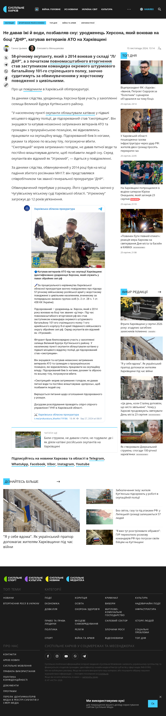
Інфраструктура (145, 609)
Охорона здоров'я (87, 609)
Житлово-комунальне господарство (114, 612)
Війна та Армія (69, 23)
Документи (11, 685)
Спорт (49, 637)
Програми (10, 691)
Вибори (110, 603)
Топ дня (53, 23)
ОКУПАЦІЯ (9, 23)
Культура (106, 9)
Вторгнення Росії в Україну (31, 23)
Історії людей (144, 620)
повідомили (32, 89)
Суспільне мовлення (17, 665)
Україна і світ (89, 9)
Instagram (65, 464)
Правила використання (19, 671)
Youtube (82, 464)
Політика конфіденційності (15, 678)
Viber (51, 464)
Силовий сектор (116, 620)
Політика (51, 629)
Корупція (81, 597)
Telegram (96, 458)
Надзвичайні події (147, 603)
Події (48, 597)
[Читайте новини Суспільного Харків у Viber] (75, 656)
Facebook (37, 464)
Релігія (79, 629)
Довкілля (51, 609)
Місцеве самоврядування (86, 622)
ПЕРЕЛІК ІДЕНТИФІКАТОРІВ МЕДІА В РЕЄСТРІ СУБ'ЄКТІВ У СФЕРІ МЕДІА (21, 699)
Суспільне (103, 673)
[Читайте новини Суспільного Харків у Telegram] (84, 656)
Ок (152, 703)
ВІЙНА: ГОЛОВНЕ (51, 9)
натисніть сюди (90, 676)
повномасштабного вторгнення (81, 61)
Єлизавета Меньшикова (50, 48)
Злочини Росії (87, 23)
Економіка (52, 603)
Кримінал (111, 597)
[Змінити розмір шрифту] (159, 48)
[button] (6, 58)
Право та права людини (55, 622)
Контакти (9, 654)
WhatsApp (20, 464)
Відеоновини (114, 637)
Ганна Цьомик (19, 48)
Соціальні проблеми (142, 631)
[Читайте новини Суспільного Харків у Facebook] (48, 656)
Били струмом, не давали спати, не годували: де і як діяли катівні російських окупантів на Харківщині (78, 442)
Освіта (79, 603)
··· (129, 9)
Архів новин (11, 660)
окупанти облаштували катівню (70, 113)
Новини (8, 597)
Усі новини (71, 9)
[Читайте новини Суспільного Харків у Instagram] (57, 656)
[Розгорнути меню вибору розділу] (37, 9)
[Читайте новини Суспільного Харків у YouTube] (66, 656)
